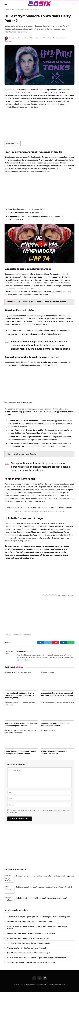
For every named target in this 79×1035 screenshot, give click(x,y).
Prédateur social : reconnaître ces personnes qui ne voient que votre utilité (44, 887)
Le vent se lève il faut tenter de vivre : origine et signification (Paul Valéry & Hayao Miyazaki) (20, 695)
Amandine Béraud (16, 38)
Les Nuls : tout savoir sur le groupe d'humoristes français (28, 938)
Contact (50, 985)
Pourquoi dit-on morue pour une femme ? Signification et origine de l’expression (36, 958)
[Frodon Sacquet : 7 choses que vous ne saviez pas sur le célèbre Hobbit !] (21, 738)
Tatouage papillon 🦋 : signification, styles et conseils (26, 948)
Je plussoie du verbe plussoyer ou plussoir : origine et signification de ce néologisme (38, 917)
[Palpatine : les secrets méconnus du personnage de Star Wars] (57, 711)
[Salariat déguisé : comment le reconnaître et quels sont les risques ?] (10, 900)
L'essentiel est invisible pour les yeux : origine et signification (29, 922)
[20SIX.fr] (39, 3)
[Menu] (6, 3)
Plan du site (43, 985)
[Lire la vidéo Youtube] (41, 243)
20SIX (6, 9)
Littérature (27, 634)
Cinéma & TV (17, 634)
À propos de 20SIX (32, 985)
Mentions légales (59, 985)
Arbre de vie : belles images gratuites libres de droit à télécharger (31, 933)
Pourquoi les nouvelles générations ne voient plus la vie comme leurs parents (45, 876)
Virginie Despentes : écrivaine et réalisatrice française (54, 752)
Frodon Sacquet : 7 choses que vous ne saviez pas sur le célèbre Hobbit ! (20, 752)
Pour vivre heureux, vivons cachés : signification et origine (29, 943)
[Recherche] (73, 3)
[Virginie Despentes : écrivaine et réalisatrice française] (57, 738)
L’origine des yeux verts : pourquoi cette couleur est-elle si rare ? (31, 962)
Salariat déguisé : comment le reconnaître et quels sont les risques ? (41, 898)
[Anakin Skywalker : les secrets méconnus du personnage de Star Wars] (21, 711)
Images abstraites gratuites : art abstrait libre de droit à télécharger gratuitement (57, 694)
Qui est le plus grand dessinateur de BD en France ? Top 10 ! (29, 953)
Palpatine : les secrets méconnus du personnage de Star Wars (55, 724)
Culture (11, 9)
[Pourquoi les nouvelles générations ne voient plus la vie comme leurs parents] (10, 878)
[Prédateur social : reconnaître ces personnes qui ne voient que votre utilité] (10, 889)
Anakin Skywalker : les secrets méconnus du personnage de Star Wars (21, 724)
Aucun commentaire (61, 38)
